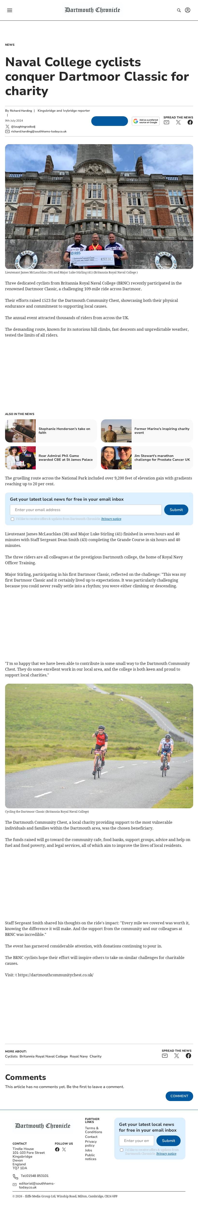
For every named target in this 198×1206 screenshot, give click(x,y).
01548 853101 (37, 1176)
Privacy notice (111, 519)
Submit (176, 509)
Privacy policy (91, 1143)
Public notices (90, 1157)
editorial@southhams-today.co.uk (37, 1185)
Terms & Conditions (93, 1130)
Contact (91, 1137)
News (9, 45)
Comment (179, 1096)
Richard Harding (21, 111)
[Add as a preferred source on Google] (145, 121)
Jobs (88, 1150)
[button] (9, 10)
